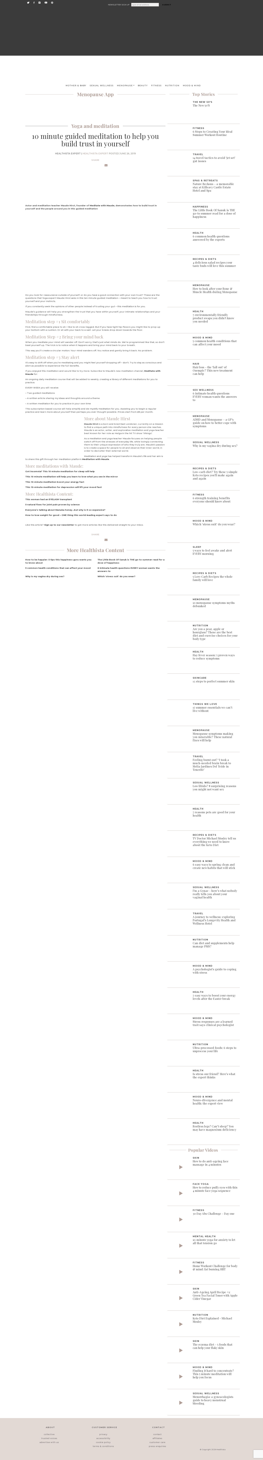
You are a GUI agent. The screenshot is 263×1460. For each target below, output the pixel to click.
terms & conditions (103, 1446)
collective (49, 1434)
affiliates (157, 1438)
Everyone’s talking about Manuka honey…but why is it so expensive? (65, 510)
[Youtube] (46, 2)
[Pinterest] (52, 2)
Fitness (156, 85)
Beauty (143, 85)
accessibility (103, 1438)
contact (157, 1434)
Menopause (125, 85)
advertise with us (49, 1442)
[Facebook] (34, 2)
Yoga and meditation (95, 126)
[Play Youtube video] (95, 251)
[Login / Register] (215, 23)
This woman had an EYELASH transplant (48, 499)
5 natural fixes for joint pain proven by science (52, 504)
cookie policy (103, 1442)
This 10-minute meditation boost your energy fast (54, 482)
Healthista (220, 1449)
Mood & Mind (192, 85)
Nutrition (172, 85)
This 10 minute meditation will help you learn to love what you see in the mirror (71, 476)
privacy (103, 1434)
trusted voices (49, 1438)
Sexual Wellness (102, 85)
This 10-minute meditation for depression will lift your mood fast (63, 487)
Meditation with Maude (95, 459)
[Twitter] (28, 2)
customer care (157, 1442)
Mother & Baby (76, 85)
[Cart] (215, 44)
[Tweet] (88, 165)
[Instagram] (39, 2)
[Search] (215, 11)
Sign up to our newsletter (59, 525)
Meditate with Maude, (103, 205)
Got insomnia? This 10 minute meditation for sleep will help (60, 471)
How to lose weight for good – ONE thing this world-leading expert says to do (71, 515)
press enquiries (157, 1446)
